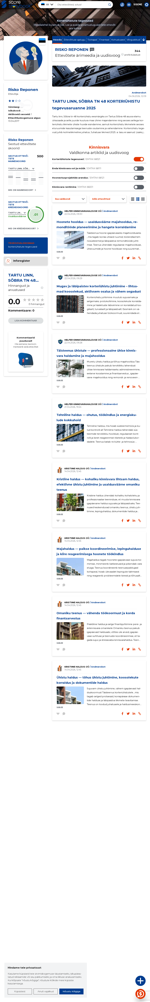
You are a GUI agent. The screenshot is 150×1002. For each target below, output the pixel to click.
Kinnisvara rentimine (72, 187)
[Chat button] (122, 4)
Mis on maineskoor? (20, 190)
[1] (132, 199)
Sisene (137, 4)
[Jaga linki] (139, 258)
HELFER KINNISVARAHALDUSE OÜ (91, 211)
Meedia (57, 39)
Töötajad (92, 39)
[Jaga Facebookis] (122, 258)
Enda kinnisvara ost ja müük (76, 168)
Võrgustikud (133, 39)
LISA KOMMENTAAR (26, 320)
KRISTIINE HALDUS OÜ (84, 468)
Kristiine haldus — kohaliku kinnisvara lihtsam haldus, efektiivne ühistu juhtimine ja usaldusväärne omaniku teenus (98, 484)
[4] (143, 199)
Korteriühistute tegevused (76, 159)
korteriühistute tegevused (22, 246)
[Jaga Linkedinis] (134, 258)
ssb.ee (60, 252)
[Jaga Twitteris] (128, 258)
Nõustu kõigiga (71, 991)
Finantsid (104, 39)
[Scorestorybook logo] (16, 4)
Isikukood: (14, 110)
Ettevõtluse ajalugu (74, 39)
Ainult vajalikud (46, 991)
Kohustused (118, 39)
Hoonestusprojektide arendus (78, 177)
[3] (138, 199)
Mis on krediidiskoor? (22, 228)
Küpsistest (19, 991)
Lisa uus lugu (129, 981)
